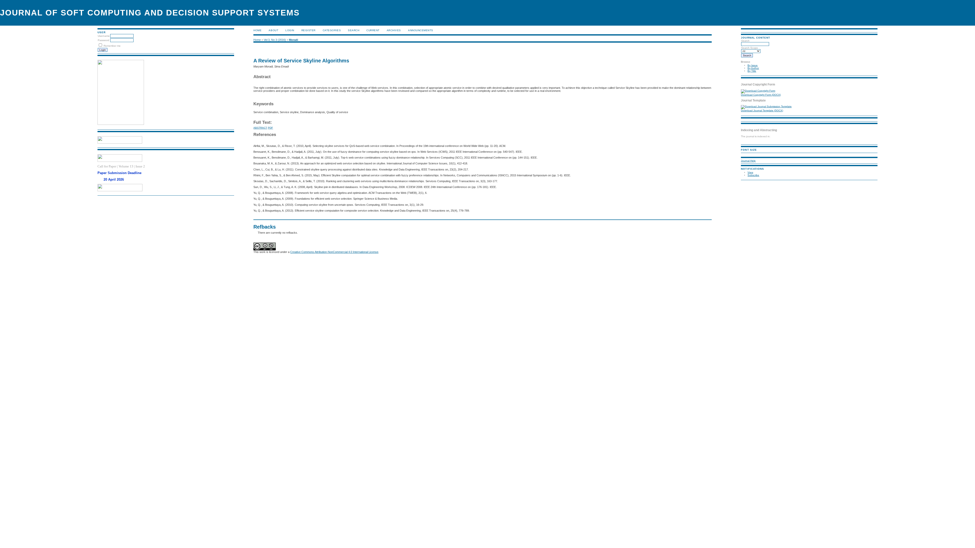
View (750, 172)
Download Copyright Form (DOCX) (761, 94)
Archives (394, 30)
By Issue (753, 65)
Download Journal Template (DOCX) (762, 110)
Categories (332, 30)
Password (103, 40)
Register (308, 30)
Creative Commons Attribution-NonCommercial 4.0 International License (334, 251)
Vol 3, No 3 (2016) (275, 39)
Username (104, 36)
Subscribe (753, 175)
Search (353, 30)
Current (373, 30)
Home (257, 30)
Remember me (112, 45)
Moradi (293, 39)
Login (289, 30)
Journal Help (748, 160)
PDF (270, 127)
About (273, 30)
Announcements (420, 30)
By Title (752, 71)
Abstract (260, 127)
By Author (753, 68)
